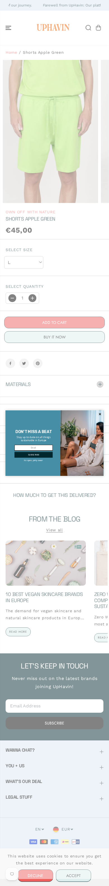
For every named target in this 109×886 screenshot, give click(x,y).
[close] (100, 414)
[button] (34, 455)
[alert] (55, 443)
